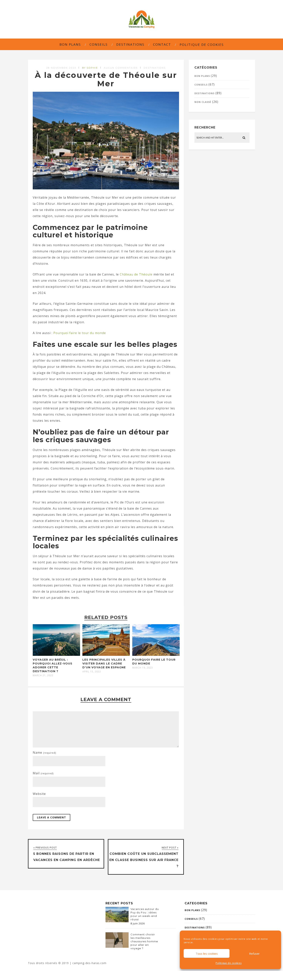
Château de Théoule (136, 274)
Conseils (99, 44)
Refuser (254, 953)
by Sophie (90, 67)
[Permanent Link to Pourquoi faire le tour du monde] (156, 655)
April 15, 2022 (91, 671)
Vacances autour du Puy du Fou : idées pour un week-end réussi (145, 914)
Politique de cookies (229, 963)
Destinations (130, 44)
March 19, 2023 (142, 667)
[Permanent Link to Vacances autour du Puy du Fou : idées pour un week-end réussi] (117, 921)
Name (44, 752)
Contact (162, 44)
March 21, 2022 (43, 675)
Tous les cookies (207, 953)
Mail (43, 773)
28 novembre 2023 (61, 67)
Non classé (202, 102)
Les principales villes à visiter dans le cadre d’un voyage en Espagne (104, 663)
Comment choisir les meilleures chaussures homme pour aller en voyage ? (144, 941)
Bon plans (70, 44)
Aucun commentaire (121, 67)
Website (39, 794)
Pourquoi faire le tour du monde (79, 333)
